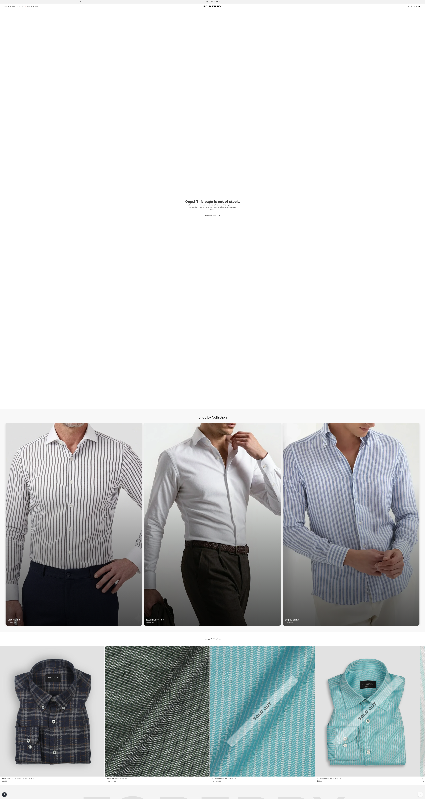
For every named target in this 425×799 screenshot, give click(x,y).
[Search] (407, 6)
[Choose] (101, 773)
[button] (4, 794)
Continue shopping (212, 215)
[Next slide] (98, 711)
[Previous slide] (6, 711)
